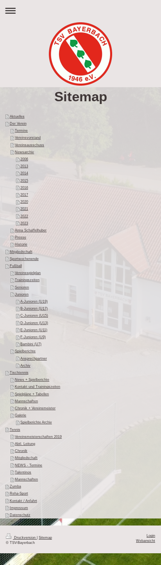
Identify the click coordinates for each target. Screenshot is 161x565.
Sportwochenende (24, 259)
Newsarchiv (24, 152)
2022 (24, 216)
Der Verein (18, 124)
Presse (20, 237)
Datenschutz (20, 515)
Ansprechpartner (33, 359)
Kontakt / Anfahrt (23, 501)
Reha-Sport (19, 493)
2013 (24, 166)
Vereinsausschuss (29, 145)
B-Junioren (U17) (34, 308)
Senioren (22, 287)
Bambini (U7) (30, 344)
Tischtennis (19, 373)
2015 (24, 181)
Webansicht (145, 541)
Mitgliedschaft (21, 252)
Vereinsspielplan (28, 273)
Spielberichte (25, 351)
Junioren (22, 294)
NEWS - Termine (28, 465)
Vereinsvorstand (28, 138)
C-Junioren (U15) (34, 315)
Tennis (15, 430)
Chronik (21, 451)
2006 (24, 159)
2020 (24, 202)
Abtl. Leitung (25, 444)
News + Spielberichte (32, 380)
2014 (24, 173)
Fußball (16, 266)
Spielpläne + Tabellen (32, 394)
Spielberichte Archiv (36, 422)
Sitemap (45, 538)
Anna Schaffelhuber (31, 230)
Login (151, 536)
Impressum (19, 508)
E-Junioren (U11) (33, 330)
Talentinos (23, 472)
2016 (24, 188)
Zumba (15, 486)
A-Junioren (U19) (34, 301)
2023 (24, 223)
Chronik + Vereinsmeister (35, 408)
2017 (24, 195)
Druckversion (25, 538)
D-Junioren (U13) (34, 323)
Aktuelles (17, 116)
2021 (24, 209)
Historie (21, 244)
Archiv (25, 366)
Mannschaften (26, 401)
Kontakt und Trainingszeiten (37, 387)
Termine (21, 131)
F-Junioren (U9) (33, 337)
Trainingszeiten (27, 280)
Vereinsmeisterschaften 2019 (38, 437)
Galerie (20, 415)
